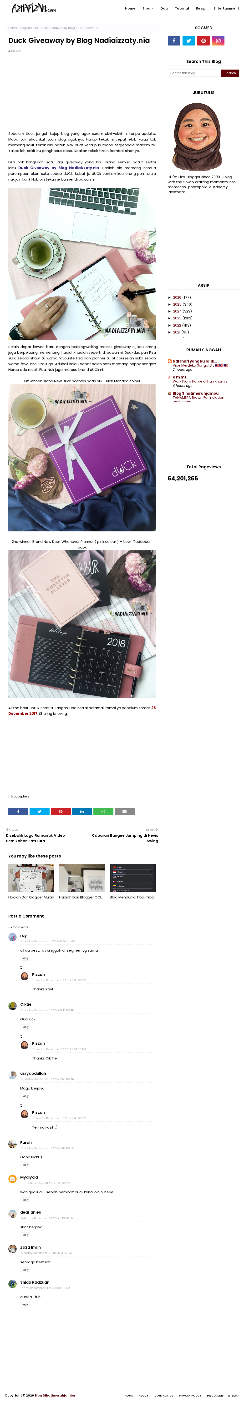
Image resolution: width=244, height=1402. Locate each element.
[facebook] (174, 40)
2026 (177, 297)
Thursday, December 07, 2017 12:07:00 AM (47, 941)
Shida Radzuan (34, 1282)
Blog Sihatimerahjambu (196, 393)
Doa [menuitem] (164, 8)
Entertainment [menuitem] (226, 8)
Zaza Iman (30, 1247)
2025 (178, 304)
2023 (177, 318)
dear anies (30, 1212)
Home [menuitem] (130, 8)
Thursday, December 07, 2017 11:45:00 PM (59, 1118)
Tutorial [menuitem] (182, 8)
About (143, 1395)
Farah (26, 1142)
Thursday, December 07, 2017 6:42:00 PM (47, 1148)
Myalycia (29, 1177)
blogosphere (29, 28)
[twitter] (189, 40)
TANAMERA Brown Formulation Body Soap (198, 399)
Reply (25, 958)
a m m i (179, 377)
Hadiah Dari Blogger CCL (80, 897)
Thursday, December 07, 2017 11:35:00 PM (59, 980)
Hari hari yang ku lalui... (195, 361)
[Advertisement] (82, 95)
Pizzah (16, 51)
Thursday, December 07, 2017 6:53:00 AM (47, 1079)
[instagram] (218, 40)
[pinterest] (203, 40)
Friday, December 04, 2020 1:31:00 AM (45, 1288)
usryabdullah (33, 1073)
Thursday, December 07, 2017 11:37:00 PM (59, 1049)
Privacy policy (190, 1395)
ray (23, 935)
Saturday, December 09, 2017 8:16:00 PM (47, 1218)
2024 (178, 311)
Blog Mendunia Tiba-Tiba (132, 897)
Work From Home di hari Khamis (200, 381)
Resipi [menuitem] (201, 8)
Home (12, 28)
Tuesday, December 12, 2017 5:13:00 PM (46, 1253)
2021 (177, 332)
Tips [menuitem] (146, 8)
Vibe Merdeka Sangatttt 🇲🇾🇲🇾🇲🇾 (200, 365)
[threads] (233, 40)
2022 (177, 325)
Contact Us (163, 1395)
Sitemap (233, 1395)
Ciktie (25, 1004)
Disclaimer (215, 1395)
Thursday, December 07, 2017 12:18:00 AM (47, 1010)
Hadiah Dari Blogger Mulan (31, 897)
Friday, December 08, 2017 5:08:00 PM (45, 1183)
